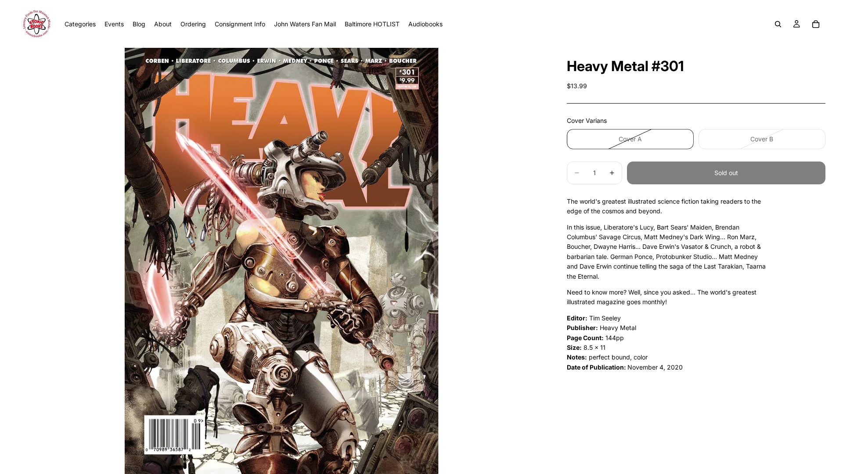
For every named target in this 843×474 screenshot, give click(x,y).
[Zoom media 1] (282, 261)
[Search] (778, 24)
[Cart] (815, 24)
